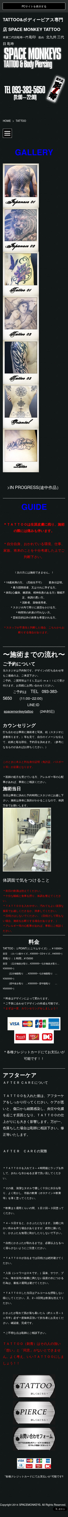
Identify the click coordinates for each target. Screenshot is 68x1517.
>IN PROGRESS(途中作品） (34, 487)
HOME (7, 121)
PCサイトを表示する (34, 6)
